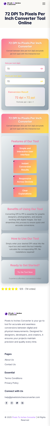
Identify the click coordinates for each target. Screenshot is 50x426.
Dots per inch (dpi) (12, 63)
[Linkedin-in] (22, 403)
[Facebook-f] (6, 403)
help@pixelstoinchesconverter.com (22, 397)
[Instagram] (12, 403)
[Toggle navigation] (44, 3)
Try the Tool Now (25, 272)
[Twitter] (17, 403)
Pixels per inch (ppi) (13, 76)
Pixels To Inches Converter (24, 417)
